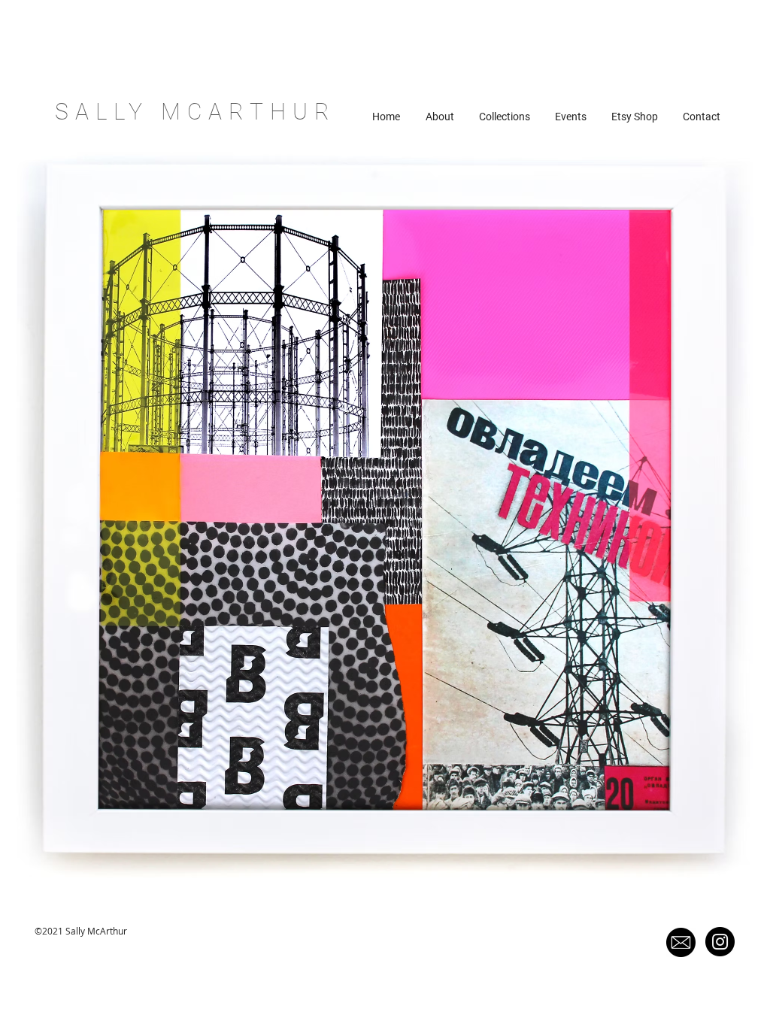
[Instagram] (720, 941)
